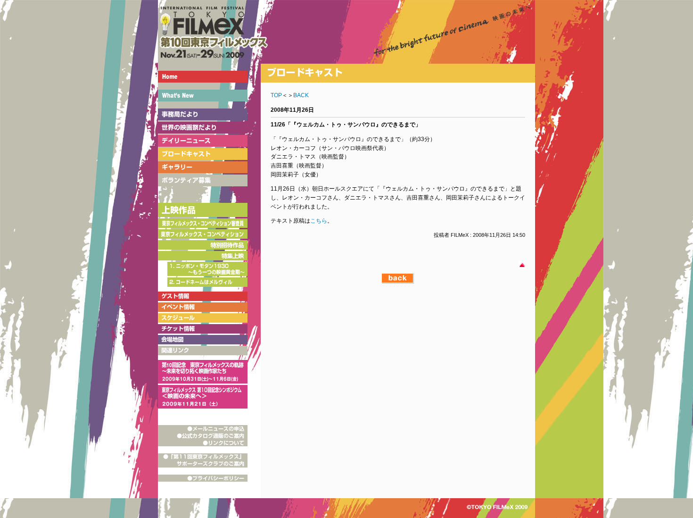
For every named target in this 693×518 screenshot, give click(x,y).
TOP (276, 95)
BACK (301, 95)
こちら (318, 220)
